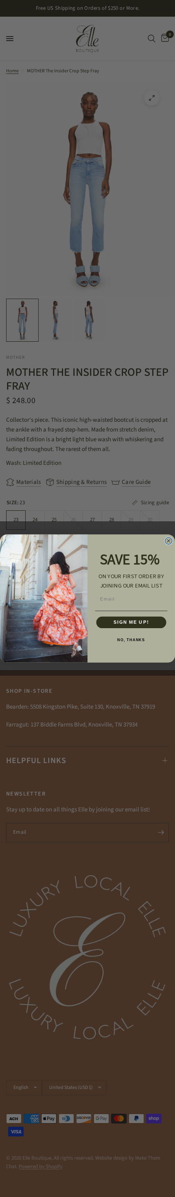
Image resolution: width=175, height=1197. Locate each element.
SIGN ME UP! (131, 622)
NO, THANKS (131, 640)
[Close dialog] (168, 541)
